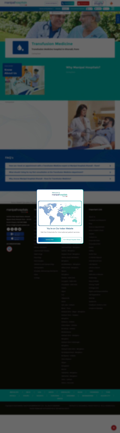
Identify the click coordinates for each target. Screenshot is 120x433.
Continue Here (49, 239)
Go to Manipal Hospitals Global (71, 239)
